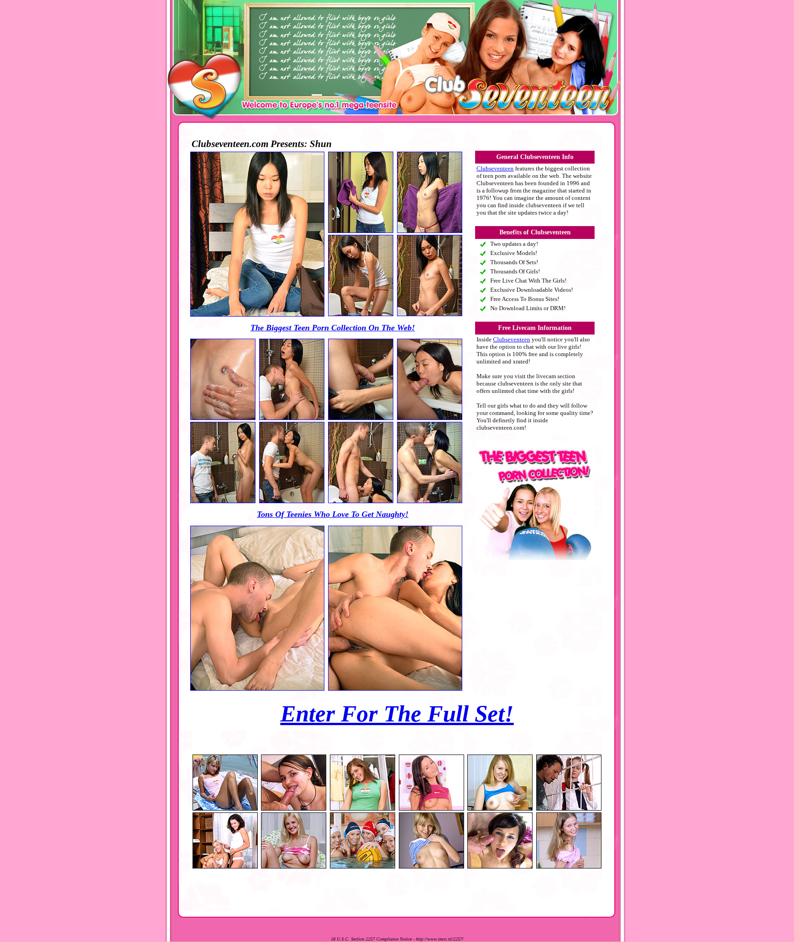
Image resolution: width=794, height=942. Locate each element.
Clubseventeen (495, 168)
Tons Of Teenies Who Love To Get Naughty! (332, 514)
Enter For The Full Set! (397, 713)
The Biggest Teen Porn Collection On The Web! (332, 327)
